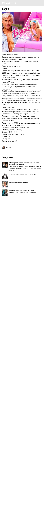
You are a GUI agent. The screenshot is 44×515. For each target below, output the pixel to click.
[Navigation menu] (40, 3)
